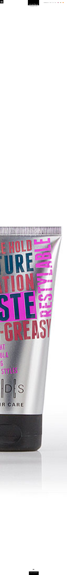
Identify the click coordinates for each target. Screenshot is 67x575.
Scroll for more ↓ (34, 573)
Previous (2, 287)
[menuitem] (46, 2)
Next (64, 287)
